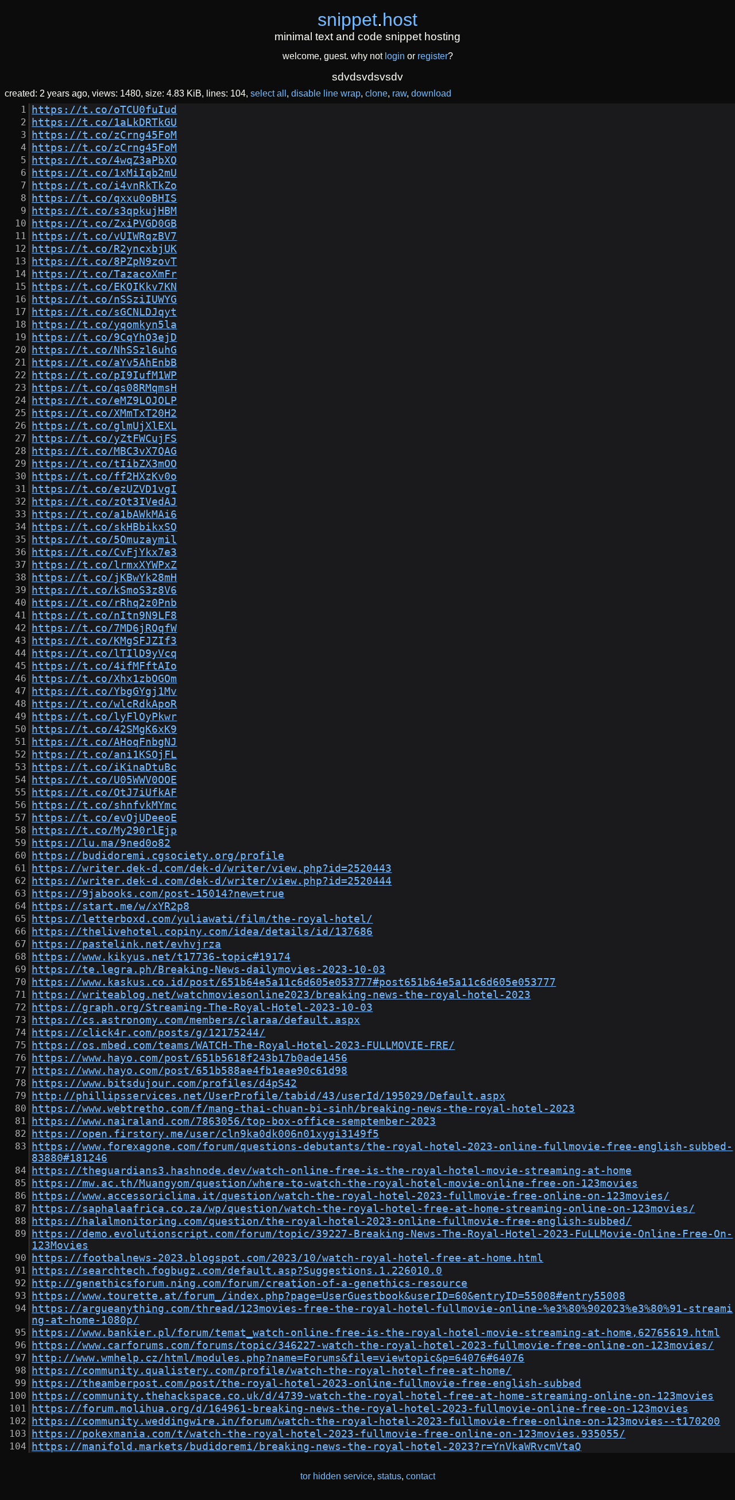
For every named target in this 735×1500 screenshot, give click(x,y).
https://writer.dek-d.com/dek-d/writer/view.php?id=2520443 (212, 868)
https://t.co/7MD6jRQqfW (104, 628)
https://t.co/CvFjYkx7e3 (104, 552)
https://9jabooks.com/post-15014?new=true (158, 893)
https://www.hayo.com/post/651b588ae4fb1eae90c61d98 (189, 1070)
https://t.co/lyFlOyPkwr (104, 716)
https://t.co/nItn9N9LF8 (104, 615)
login (395, 56)
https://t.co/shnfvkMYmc (104, 805)
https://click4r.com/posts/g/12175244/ (148, 1033)
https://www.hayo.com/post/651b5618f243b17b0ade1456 (189, 1058)
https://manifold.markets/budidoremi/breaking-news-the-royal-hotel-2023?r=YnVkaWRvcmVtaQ (306, 1446)
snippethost (367, 19)
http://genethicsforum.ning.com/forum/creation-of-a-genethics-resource (249, 1283)
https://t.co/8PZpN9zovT (104, 261)
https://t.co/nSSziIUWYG (104, 299)
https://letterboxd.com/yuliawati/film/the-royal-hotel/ (202, 919)
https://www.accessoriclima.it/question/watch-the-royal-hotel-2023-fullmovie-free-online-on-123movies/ (351, 1196)
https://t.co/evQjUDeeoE (104, 818)
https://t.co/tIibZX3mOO (104, 464)
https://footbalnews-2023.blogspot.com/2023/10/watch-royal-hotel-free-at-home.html (287, 1258)
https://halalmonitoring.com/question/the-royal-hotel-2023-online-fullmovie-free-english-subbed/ (332, 1221)
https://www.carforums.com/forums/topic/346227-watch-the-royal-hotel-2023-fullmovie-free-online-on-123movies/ (373, 1345)
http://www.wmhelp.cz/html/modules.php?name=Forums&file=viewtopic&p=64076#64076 (278, 1358)
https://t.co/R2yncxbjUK (104, 249)
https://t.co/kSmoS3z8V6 (104, 590)
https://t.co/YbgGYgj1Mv (104, 691)
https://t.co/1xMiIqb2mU (104, 173)
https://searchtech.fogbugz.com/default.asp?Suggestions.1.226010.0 (237, 1270)
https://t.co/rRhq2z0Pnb (104, 603)
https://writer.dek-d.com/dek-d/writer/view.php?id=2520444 (212, 881)
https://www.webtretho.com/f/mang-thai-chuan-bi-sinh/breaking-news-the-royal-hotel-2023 (303, 1108)
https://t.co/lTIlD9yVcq (104, 653)
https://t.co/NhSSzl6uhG (104, 350)
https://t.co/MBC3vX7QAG (104, 451)
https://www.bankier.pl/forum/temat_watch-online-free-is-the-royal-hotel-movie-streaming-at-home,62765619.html (376, 1333)
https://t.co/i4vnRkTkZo (104, 185)
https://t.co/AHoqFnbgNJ (104, 742)
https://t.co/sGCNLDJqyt (104, 312)
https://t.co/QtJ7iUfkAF (104, 792)
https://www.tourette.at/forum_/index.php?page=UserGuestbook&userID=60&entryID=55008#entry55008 (328, 1296)
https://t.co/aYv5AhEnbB (104, 362)
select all (268, 93)
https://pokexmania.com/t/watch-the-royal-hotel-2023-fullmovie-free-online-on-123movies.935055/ (328, 1434)
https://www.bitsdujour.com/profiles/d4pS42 (164, 1083)
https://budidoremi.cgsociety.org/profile (158, 855)
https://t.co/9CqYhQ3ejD (104, 337)
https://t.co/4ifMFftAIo (104, 666)
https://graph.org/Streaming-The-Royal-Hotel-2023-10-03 (202, 1007)
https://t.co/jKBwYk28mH (104, 577)
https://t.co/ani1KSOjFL (104, 754)
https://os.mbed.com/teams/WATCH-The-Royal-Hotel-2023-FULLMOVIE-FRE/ (243, 1045)
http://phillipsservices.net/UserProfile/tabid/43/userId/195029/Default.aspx (268, 1096)
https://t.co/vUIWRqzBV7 (104, 236)
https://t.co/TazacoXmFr (104, 274)
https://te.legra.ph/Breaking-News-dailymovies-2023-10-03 (208, 969)
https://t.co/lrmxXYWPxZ (104, 565)
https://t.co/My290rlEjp (104, 830)
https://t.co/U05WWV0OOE (104, 780)
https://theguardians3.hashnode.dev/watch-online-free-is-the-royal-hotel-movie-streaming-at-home (332, 1170)
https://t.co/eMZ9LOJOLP (104, 400)
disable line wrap (326, 93)
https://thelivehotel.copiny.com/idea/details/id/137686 (202, 931)
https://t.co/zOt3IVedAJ (104, 501)
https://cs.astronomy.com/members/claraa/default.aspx (196, 1020)
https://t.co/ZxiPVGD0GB (104, 223)
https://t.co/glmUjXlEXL (104, 426)
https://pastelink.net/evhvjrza (126, 944)
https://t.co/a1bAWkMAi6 (104, 514)
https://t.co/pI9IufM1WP (104, 375)
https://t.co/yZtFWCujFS (104, 438)
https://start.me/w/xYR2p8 (110, 906)
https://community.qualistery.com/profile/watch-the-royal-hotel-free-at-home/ (272, 1370)
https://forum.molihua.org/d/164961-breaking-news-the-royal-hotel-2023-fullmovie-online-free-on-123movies (360, 1408)
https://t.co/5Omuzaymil (104, 539)
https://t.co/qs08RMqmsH (104, 388)
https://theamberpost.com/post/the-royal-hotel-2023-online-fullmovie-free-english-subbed (306, 1383)
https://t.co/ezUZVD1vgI (104, 489)
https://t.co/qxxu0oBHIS (104, 198)
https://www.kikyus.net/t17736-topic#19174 (161, 957)
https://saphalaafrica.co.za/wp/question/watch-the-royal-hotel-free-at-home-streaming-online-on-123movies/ (363, 1208)
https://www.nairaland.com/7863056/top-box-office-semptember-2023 (234, 1121)
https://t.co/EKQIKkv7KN (104, 287)
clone (376, 93)
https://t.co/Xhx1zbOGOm (104, 678)
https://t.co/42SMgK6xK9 (104, 729)
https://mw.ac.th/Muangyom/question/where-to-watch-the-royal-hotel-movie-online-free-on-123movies (335, 1183)
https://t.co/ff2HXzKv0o (104, 476)
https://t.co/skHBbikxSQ (104, 527)
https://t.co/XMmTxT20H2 (104, 413)
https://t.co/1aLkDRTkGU (104, 122)
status (389, 1476)
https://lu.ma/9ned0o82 (101, 843)
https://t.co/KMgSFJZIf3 (104, 641)
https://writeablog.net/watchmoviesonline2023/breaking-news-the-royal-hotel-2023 (281, 995)
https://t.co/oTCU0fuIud (104, 110)
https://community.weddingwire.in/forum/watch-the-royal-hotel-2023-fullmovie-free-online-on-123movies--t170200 (376, 1421)
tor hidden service (336, 1476)
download (431, 93)
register (432, 56)
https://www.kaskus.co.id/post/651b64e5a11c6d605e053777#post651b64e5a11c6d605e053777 (294, 982)
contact (420, 1476)
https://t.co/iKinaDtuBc (104, 767)
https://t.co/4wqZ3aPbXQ (104, 160)
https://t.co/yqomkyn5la (104, 324)
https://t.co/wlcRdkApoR (104, 704)
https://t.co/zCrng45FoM (104, 135)
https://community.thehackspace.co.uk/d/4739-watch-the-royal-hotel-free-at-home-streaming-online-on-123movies (373, 1396)
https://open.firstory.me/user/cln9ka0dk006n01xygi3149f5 (205, 1134)
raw (399, 93)
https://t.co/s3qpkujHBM (104, 211)
